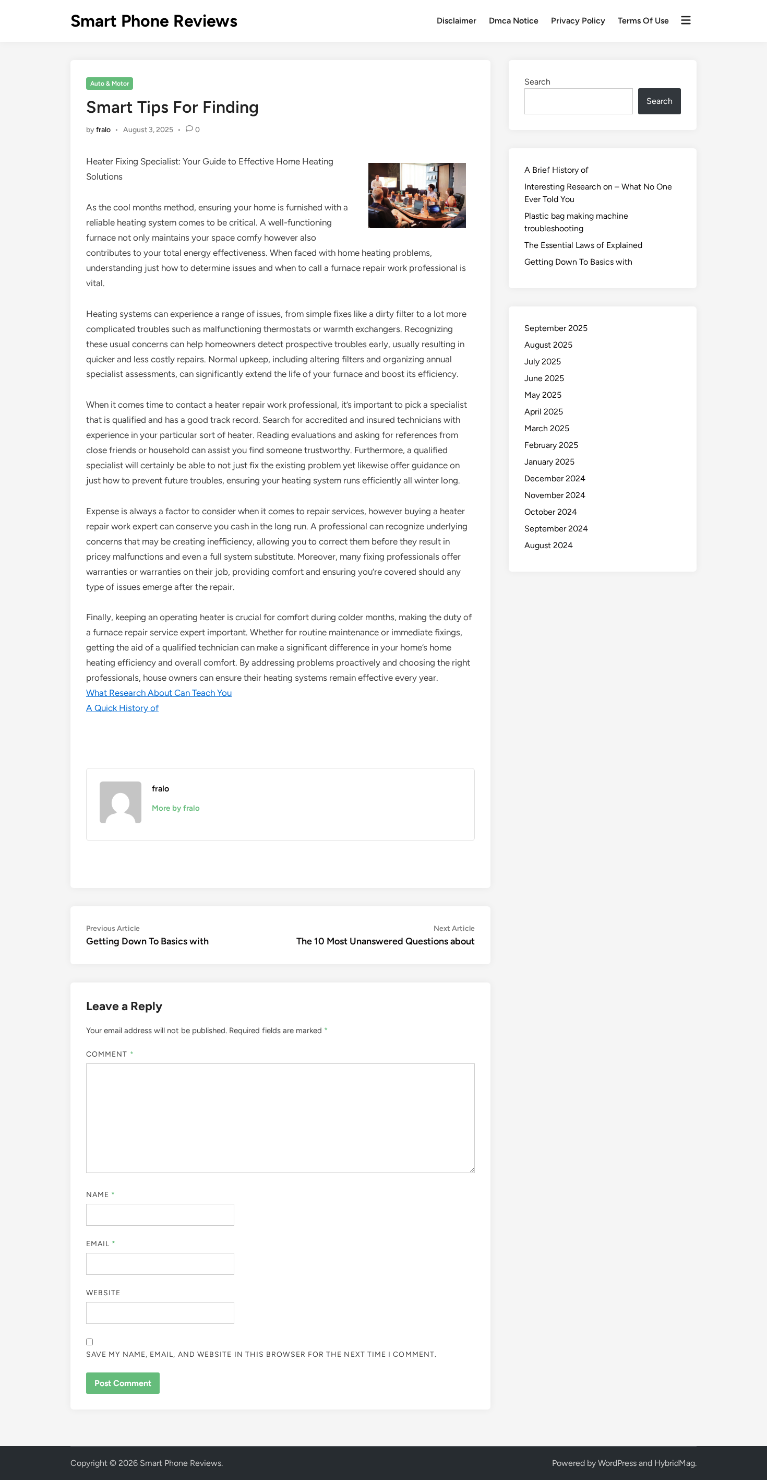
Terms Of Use (643, 21)
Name (100, 1194)
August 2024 (548, 545)
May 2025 (542, 395)
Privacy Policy (578, 21)
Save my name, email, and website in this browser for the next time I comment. (261, 1354)
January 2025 (549, 462)
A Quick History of (122, 708)
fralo (103, 129)
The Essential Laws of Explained (583, 245)
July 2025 (542, 361)
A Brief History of (556, 170)
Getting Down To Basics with (578, 262)
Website (103, 1292)
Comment (110, 1054)
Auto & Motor (109, 83)
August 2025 (548, 345)
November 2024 (554, 495)
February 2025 (551, 445)
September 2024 (556, 529)
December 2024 (554, 478)
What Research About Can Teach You (159, 693)
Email (101, 1243)
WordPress (617, 1463)
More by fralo (176, 808)
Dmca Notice (513, 21)
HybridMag (674, 1463)
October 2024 (550, 512)
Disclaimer (456, 21)
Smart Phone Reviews (153, 21)
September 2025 (556, 328)
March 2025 (546, 428)
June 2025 (544, 378)
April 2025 (543, 412)
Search (537, 82)
